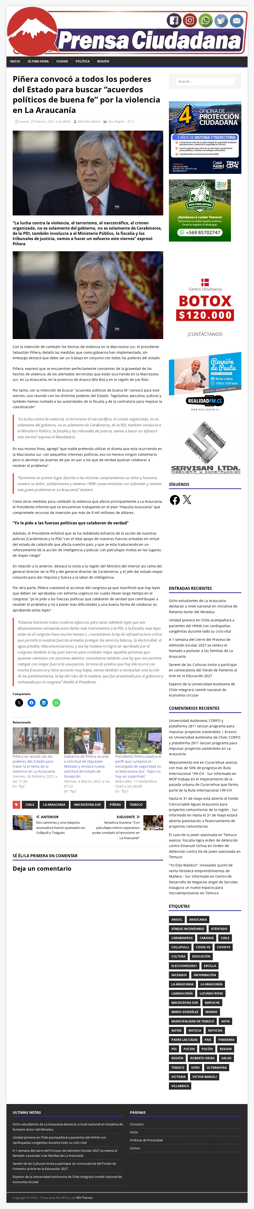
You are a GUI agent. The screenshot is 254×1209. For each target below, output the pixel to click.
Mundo (211, 1012)
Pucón (207, 1049)
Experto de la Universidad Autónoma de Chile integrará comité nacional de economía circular (202, 690)
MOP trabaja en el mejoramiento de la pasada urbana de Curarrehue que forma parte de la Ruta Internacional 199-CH (203, 785)
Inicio (15, 61)
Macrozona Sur (87, 805)
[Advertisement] (205, 548)
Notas (176, 1030)
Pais (208, 1040)
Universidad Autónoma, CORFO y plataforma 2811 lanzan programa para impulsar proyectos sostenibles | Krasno (202, 726)
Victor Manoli (204, 1077)
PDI (174, 1049)
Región (103, 61)
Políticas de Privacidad (146, 1140)
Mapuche (212, 1003)
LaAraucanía (182, 993)
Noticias (215, 1030)
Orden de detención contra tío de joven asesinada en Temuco (205, 851)
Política (83, 61)
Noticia (195, 1030)
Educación (201, 956)
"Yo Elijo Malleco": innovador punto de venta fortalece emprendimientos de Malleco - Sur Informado (201, 871)
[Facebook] (175, 500)
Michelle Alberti (89, 121)
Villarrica (180, 1086)
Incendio (179, 975)
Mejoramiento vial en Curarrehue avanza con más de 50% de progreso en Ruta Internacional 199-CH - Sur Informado (203, 768)
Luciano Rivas (211, 993)
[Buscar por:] (205, 81)
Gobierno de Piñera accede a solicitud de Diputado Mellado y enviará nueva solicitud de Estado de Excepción (86, 766)
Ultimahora (217, 1067)
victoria (178, 1077)
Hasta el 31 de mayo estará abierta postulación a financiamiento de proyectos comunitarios (203, 821)
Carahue (207, 938)
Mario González (184, 1012)
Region (226, 1049)
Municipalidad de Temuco (192, 1021)
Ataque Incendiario (187, 929)
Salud (226, 1058)
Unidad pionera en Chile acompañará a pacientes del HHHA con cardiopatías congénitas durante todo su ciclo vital (201, 626)
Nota (225, 1021)
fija (110, 121)
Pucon (189, 1049)
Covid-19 (203, 947)
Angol (176, 919)
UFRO (195, 1067)
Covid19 (223, 947)
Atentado (219, 929)
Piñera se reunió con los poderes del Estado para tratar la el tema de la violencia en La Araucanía (34, 764)
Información (205, 975)
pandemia (226, 1040)
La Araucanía (211, 984)
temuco (136, 805)
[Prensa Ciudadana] (127, 53)
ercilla (210, 966)
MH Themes (84, 1198)
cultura (178, 956)
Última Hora (38, 61)
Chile (30, 805)
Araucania (198, 919)
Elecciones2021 (184, 966)
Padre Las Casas (184, 1040)
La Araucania (54, 805)
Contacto (137, 1124)
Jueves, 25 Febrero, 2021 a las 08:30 (45, 121)
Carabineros (182, 938)
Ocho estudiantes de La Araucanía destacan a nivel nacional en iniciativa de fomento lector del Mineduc (203, 606)
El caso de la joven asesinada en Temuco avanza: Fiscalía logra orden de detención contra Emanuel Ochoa (203, 840)
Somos (135, 1148)
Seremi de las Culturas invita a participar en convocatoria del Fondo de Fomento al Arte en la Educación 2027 (203, 670)
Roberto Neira (202, 1058)
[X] (187, 500)
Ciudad (62, 61)
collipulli (180, 947)
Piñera (115, 805)
